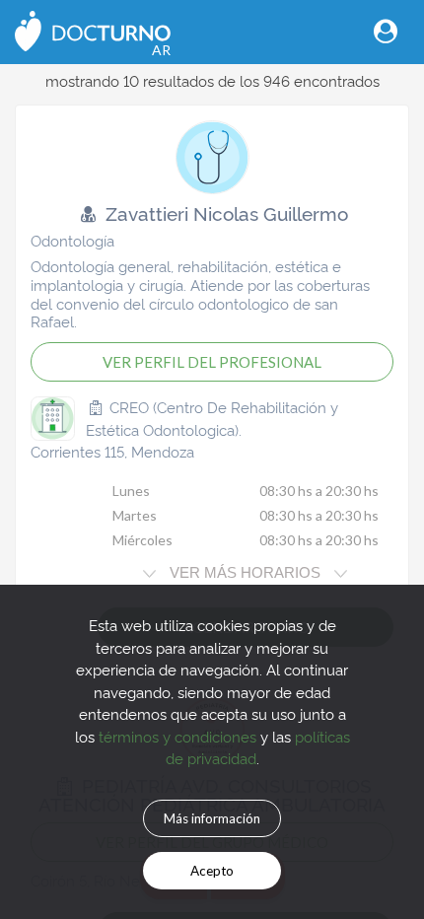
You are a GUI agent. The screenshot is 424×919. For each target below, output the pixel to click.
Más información (212, 818)
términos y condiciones (177, 736)
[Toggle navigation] (385, 31)
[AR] (93, 29)
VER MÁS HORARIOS (245, 572)
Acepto (212, 871)
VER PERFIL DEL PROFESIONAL (212, 362)
